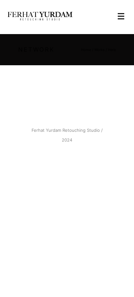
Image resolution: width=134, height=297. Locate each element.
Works (99, 49)
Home (86, 49)
